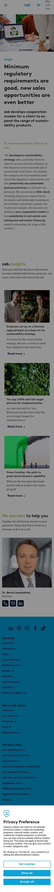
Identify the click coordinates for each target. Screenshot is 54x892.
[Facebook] (35, 628)
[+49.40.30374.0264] (5, 603)
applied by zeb (11, 783)
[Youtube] (27, 628)
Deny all (27, 873)
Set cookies (27, 864)
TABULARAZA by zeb (15, 789)
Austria (6, 643)
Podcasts (8, 721)
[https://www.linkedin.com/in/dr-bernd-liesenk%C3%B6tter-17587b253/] (20, 603)
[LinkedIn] (11, 628)
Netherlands (10, 665)
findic (5, 800)
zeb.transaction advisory (18, 777)
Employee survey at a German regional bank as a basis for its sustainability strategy (26, 330)
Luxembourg (10, 660)
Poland (6, 676)
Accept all (27, 881)
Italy (5, 654)
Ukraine (7, 687)
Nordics (7, 671)
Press (5, 727)
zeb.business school (14, 755)
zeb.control (9, 761)
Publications (10, 732)
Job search (9, 716)
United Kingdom (12, 693)
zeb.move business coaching (20, 766)
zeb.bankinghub (12, 750)
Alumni (6, 710)
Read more (14, 353)
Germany (8, 649)
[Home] (27, 5)
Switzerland (9, 682)
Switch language (43, 5)
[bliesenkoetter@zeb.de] (13, 603)
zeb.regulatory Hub (14, 772)
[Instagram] (19, 628)
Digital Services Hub (15, 794)
